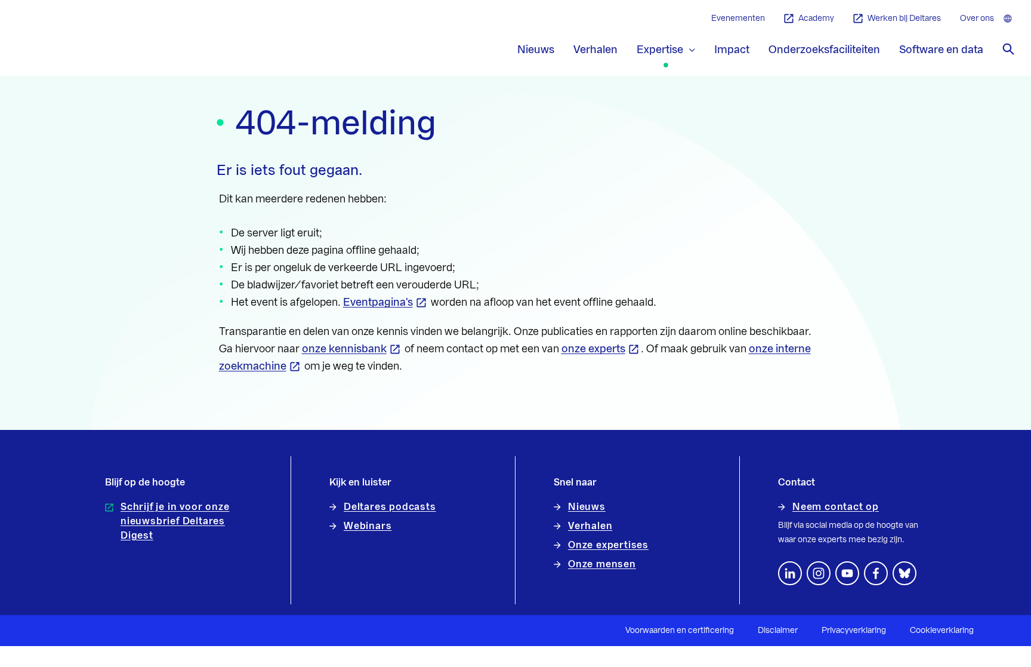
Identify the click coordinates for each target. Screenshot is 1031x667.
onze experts (593, 348)
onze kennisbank (344, 348)
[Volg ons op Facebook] (876, 573)
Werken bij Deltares (904, 18)
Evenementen (738, 18)
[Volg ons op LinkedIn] (790, 573)
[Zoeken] (1008, 49)
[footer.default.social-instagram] (819, 573)
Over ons (977, 18)
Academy (816, 18)
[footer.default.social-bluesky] (904, 573)
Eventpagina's (378, 302)
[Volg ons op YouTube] (847, 573)
